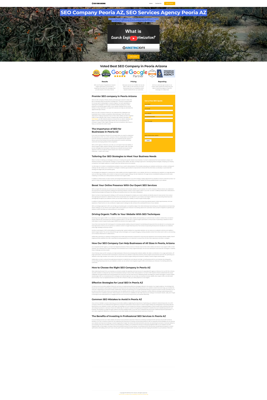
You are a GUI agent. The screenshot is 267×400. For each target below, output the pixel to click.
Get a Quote (133, 56)
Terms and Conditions (124, 394)
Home (150, 3)
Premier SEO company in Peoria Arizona (114, 96)
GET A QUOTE (169, 3)
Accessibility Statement (137, 394)
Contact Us (158, 3)
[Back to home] (99, 3)
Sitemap (146, 394)
